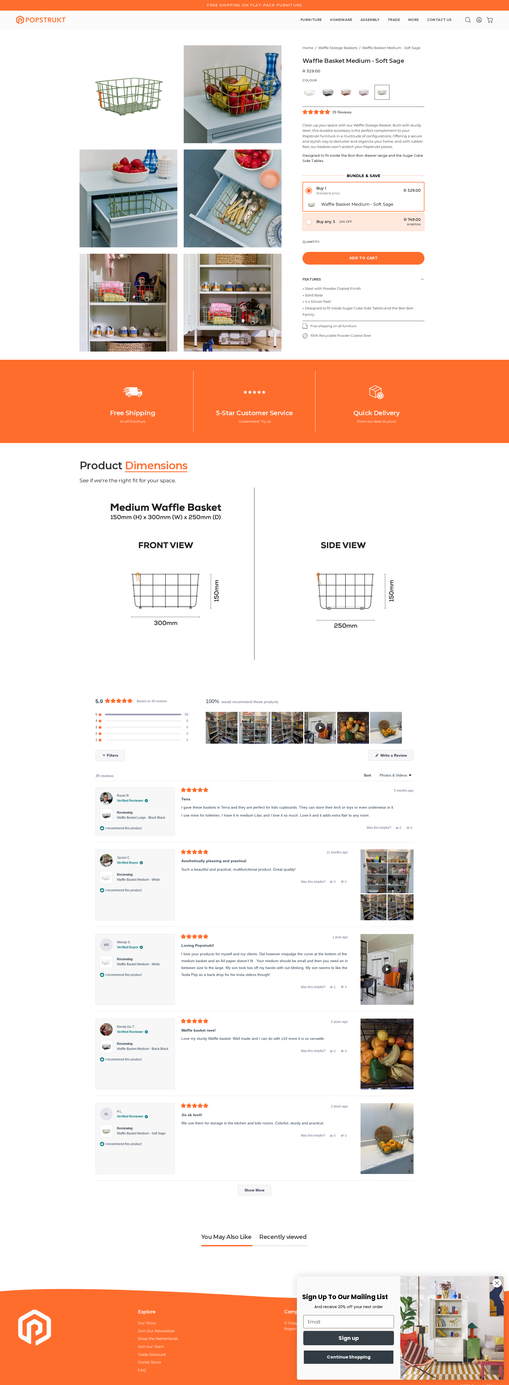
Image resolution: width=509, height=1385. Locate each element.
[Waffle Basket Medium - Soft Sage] (382, 92)
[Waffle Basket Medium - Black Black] (328, 92)
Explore (147, 1311)
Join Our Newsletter (156, 1330)
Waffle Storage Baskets (337, 48)
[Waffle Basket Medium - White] (309, 92)
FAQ (142, 1370)
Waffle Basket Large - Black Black (141, 817)
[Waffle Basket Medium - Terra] (346, 92)
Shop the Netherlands (158, 1338)
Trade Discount (152, 1354)
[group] (254, 5)
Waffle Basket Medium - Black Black (142, 1049)
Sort (368, 775)
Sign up (349, 1338)
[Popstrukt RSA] (41, 20)
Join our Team (151, 1346)
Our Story (147, 1323)
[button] (467, 19)
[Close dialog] (497, 1283)
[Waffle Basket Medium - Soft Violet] (364, 92)
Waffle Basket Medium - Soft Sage (141, 1133)
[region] (304, 728)
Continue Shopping (349, 1357)
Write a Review (396, 757)
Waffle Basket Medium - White (138, 880)
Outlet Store (149, 1362)
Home (307, 48)
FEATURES (311, 279)
